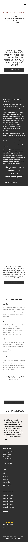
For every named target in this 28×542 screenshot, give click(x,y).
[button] (10, 488)
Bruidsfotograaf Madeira (8, 503)
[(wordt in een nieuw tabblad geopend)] (14, 390)
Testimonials (14, 410)
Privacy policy (14, 538)
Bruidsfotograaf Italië (7, 498)
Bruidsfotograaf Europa (8, 493)
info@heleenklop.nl (7, 460)
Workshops (5, 476)
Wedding (5, 475)
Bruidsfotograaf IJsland (8, 496)
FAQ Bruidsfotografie (7, 485)
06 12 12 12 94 (6, 456)
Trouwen (14, 36)
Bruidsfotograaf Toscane (8, 501)
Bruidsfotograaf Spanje (8, 500)
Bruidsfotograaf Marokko (8, 504)
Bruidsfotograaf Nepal (7, 506)
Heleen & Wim (10, 182)
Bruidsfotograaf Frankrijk (8, 495)
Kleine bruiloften (6, 482)
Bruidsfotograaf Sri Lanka (8, 507)
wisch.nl (20, 539)
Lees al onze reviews (8, 524)
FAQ (4, 472)
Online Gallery (6, 481)
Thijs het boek (6, 479)
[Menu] (25, 4)
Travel (4, 473)
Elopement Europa (7, 484)
